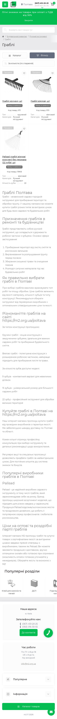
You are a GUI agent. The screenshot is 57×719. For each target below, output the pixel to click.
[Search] (5, 30)
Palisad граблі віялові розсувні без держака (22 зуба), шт (14, 159)
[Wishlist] (24, 73)
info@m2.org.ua (28, 664)
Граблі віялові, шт (40, 101)
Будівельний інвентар (17, 36)
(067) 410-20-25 (42, 3)
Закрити (28, 20)
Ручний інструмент (38, 36)
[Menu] (5, 4)
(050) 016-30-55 (42, 6)
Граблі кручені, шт (12, 101)
